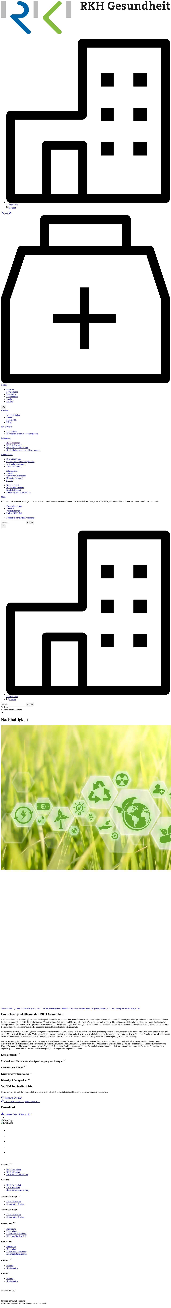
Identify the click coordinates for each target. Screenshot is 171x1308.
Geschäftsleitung (8, 1008)
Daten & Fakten (42, 1008)
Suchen (30, 523)
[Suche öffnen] (3, 214)
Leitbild (63, 1008)
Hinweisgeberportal (95, 1008)
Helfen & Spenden (132, 1008)
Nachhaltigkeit (118, 1008)
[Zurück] (3, 526)
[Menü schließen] (3, 407)
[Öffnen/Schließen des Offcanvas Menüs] (8, 214)
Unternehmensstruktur (25, 1008)
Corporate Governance (77, 1008)
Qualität (108, 1008)
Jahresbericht (54, 1008)
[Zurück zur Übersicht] (85, 1006)
